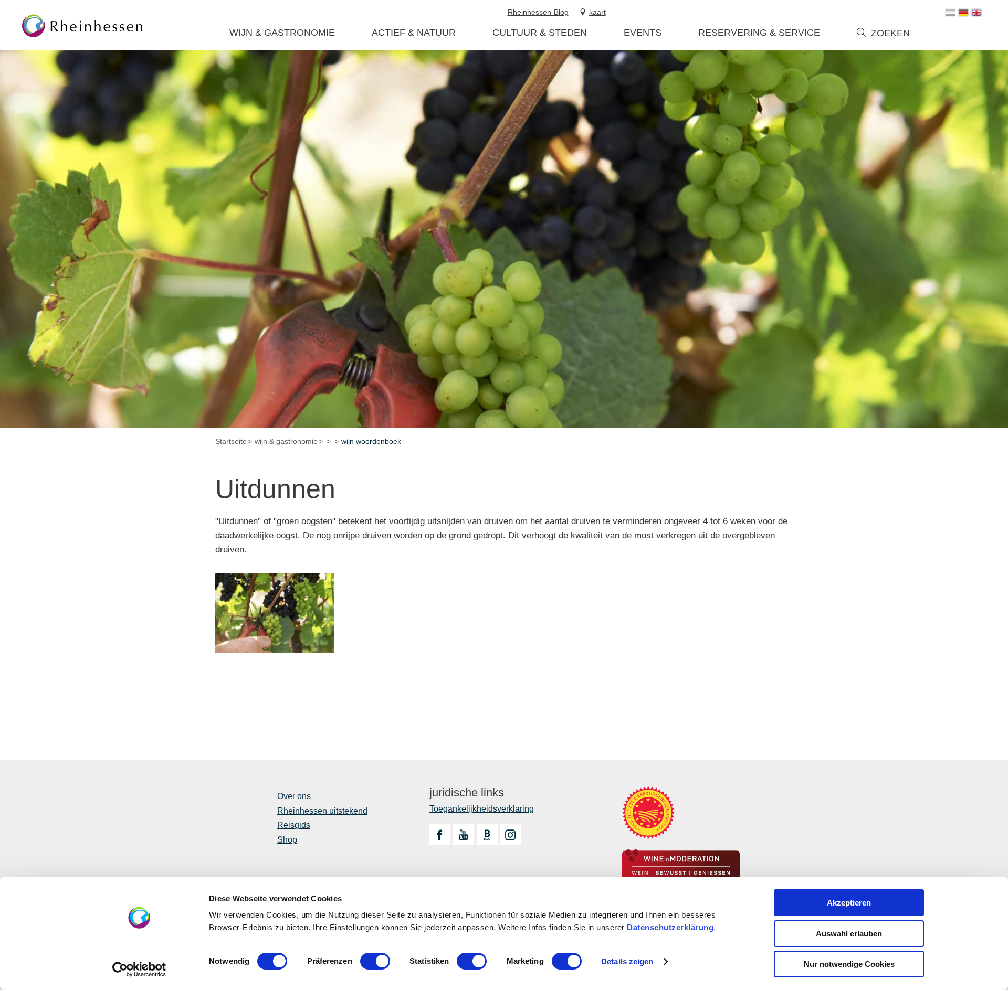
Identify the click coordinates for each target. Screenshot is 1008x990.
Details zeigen (627, 961)
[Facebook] (439, 834)
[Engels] (976, 12)
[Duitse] (963, 12)
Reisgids (293, 825)
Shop (287, 839)
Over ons (294, 796)
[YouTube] (463, 834)
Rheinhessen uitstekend (322, 810)
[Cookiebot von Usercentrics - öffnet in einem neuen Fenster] (139, 969)
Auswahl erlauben (849, 933)
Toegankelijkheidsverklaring (481, 808)
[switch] (375, 961)
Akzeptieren (849, 902)
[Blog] (487, 834)
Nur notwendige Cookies (849, 964)
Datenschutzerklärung (670, 927)
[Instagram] (510, 834)
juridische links (466, 792)
